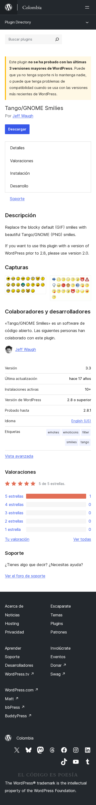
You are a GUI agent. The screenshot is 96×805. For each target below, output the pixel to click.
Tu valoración (17, 539)
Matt (12, 698)
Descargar (17, 129)
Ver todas (82, 539)
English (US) (81, 421)
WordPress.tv (19, 674)
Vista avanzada (19, 456)
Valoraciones (21, 160)
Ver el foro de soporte (25, 575)
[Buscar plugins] (57, 39)
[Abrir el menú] (88, 7)
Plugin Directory (18, 22)
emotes (53, 432)
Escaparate (60, 606)
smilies (71, 442)
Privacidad (14, 632)
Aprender (13, 648)
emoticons (71, 432)
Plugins (56, 623)
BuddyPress (18, 715)
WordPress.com (21, 689)
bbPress (15, 707)
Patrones (58, 632)
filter (85, 432)
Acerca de (14, 606)
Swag (57, 674)
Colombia (24, 738)
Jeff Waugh (23, 115)
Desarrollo (19, 185)
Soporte (17, 198)
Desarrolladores (19, 665)
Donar (58, 665)
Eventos (57, 656)
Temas (56, 614)
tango (85, 442)
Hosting (12, 623)
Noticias (12, 614)
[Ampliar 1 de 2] (39, 281)
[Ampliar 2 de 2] (84, 281)
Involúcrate (60, 648)
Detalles (17, 147)
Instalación (20, 173)
